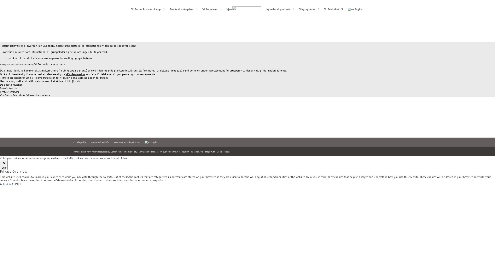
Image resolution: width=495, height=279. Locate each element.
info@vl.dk (73, 81)
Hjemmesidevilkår (100, 142)
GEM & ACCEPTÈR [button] (10, 184)
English (358, 9)
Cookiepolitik (79, 142)
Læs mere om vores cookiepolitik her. (106, 158)
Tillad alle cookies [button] (72, 158)
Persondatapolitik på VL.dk (127, 142)
